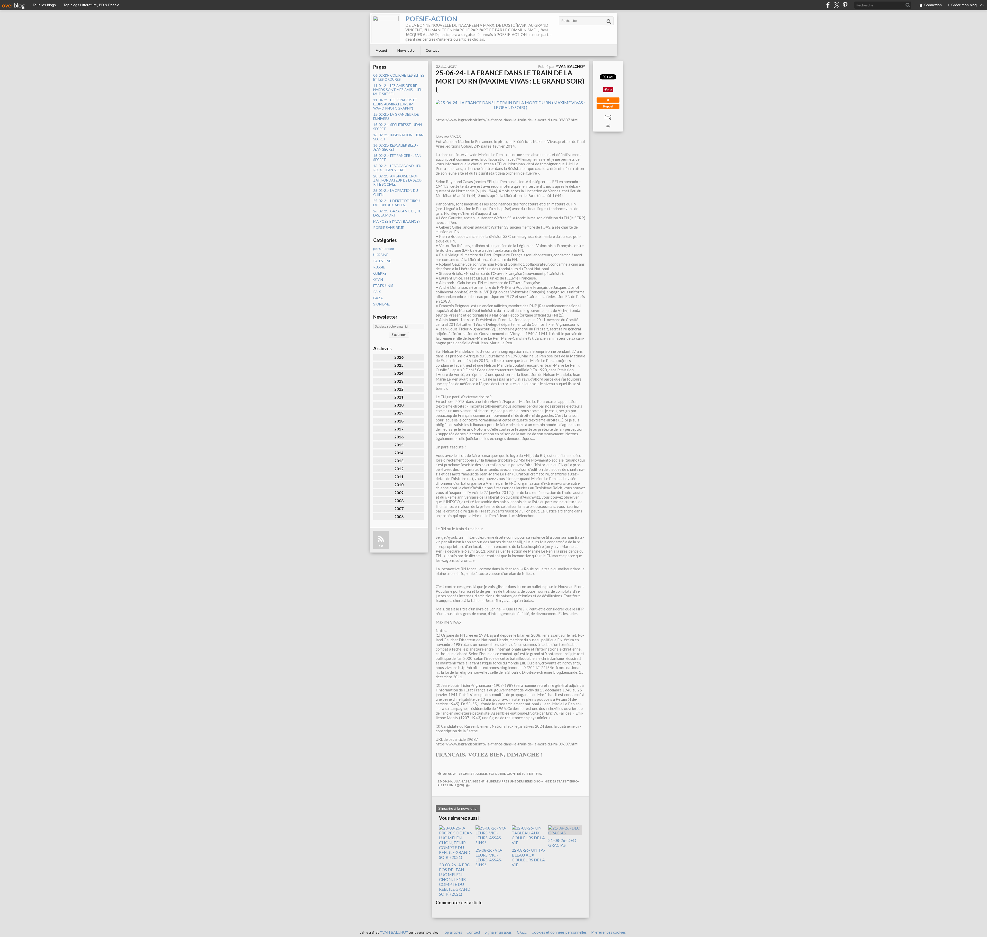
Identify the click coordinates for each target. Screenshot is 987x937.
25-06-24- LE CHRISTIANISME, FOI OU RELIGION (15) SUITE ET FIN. (492, 774)
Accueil (382, 50)
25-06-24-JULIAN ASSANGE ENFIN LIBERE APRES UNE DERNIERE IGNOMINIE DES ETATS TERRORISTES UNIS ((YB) (508, 783)
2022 (399, 389)
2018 (399, 421)
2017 (399, 429)
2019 (399, 413)
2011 (399, 476)
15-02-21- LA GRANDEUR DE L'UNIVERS (396, 116)
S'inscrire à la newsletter (458, 808)
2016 (399, 437)
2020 (399, 405)
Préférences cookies (608, 932)
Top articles (452, 932)
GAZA (378, 298)
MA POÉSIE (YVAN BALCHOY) (396, 221)
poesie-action (383, 249)
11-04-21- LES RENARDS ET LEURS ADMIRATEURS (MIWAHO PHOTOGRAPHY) (395, 104)
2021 (399, 397)
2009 (399, 492)
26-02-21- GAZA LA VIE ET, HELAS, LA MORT (397, 213)
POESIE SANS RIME (388, 228)
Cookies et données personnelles (559, 932)
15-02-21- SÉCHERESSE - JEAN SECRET (397, 127)
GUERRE (379, 273)
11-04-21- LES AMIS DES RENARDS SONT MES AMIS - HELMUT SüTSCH (398, 90)
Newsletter (406, 50)
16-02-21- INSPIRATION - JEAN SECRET (398, 137)
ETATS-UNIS (383, 286)
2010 (399, 484)
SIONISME (381, 304)
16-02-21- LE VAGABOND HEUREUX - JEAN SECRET (398, 168)
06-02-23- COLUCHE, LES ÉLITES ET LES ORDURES (398, 77)
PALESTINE (382, 261)
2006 (399, 516)
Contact (432, 50)
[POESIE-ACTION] (385, 28)
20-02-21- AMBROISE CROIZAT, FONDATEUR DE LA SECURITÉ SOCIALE (398, 180)
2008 (399, 500)
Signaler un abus (499, 932)
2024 (399, 373)
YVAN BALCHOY (394, 932)
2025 (399, 365)
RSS (381, 546)
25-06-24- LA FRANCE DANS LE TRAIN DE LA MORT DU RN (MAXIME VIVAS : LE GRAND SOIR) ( (510, 81)
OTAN (378, 279)
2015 (399, 445)
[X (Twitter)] (836, 5)
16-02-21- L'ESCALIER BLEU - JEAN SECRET (395, 147)
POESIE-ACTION (431, 18)
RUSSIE (379, 267)
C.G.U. (522, 932)
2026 (399, 357)
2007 (399, 508)
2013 (399, 460)
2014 (399, 453)
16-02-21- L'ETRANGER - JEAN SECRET (397, 158)
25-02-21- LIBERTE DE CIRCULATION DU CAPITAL (397, 203)
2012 (399, 468)
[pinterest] (845, 5)
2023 (399, 381)
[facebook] (828, 5)
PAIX (377, 292)
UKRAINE (380, 255)
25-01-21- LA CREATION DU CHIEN (395, 192)
